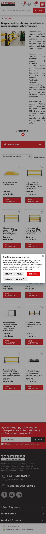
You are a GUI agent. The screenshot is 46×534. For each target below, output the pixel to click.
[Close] (43, 256)
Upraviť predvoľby (13, 274)
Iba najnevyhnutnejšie (15, 279)
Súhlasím (33, 274)
